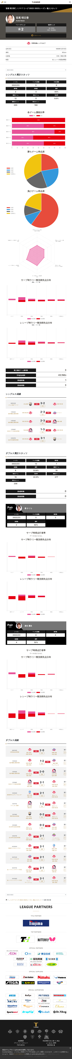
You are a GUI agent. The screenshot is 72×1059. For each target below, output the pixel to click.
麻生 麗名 (29, 752)
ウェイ (28, 880)
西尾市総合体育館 (14, 816)
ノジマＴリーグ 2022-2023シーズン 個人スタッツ (25, 900)
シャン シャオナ (56, 839)
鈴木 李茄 (29, 816)
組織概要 (21, 1041)
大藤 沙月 (29, 797)
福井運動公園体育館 (13, 413)
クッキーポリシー (19, 1054)
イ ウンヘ (59, 412)
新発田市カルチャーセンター (14, 794)
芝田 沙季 (29, 795)
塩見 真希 (54, 775)
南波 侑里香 (29, 818)
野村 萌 (29, 807)
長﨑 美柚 (54, 752)
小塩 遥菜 (25, 404)
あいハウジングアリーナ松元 (14, 869)
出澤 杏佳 (54, 774)
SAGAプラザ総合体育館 (13, 431)
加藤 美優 (59, 421)
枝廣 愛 (29, 784)
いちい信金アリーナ (13, 405)
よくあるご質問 (51, 1043)
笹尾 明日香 (60, 404)
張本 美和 (54, 829)
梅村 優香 (55, 763)
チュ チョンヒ (55, 765)
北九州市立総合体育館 (14, 826)
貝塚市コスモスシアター (14, 848)
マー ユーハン (28, 882)
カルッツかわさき (14, 859)
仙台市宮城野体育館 (13, 440)
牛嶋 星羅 (25, 430)
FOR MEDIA (21, 1045)
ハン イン (59, 439)
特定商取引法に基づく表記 (51, 1041)
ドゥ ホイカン (56, 838)
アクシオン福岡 (15, 805)
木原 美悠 (54, 754)
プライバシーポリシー (21, 1043)
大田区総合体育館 (14, 752)
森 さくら (54, 795)
